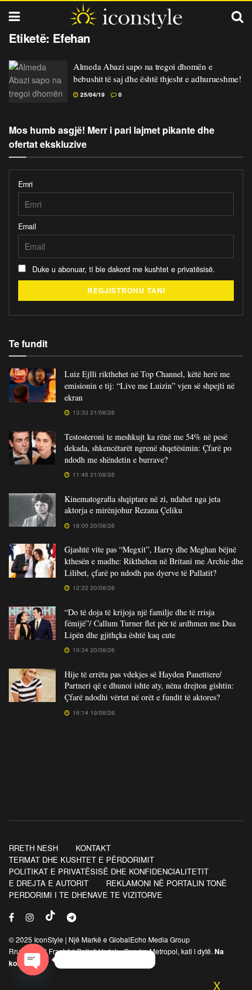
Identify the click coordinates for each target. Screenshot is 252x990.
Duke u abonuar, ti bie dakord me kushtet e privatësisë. (122, 269)
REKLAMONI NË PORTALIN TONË (166, 883)
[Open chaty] (33, 959)
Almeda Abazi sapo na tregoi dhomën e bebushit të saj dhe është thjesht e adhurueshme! (157, 72)
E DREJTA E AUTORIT (48, 883)
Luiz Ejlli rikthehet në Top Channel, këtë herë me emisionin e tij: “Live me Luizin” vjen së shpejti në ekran (149, 385)
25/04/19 (92, 94)
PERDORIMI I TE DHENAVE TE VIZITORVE (85, 894)
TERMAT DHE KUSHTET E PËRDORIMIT (81, 859)
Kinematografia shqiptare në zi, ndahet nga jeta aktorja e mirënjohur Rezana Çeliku (142, 504)
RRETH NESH (33, 847)
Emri (25, 184)
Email (27, 226)
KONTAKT (93, 847)
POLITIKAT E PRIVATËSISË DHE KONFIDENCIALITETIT (109, 871)
